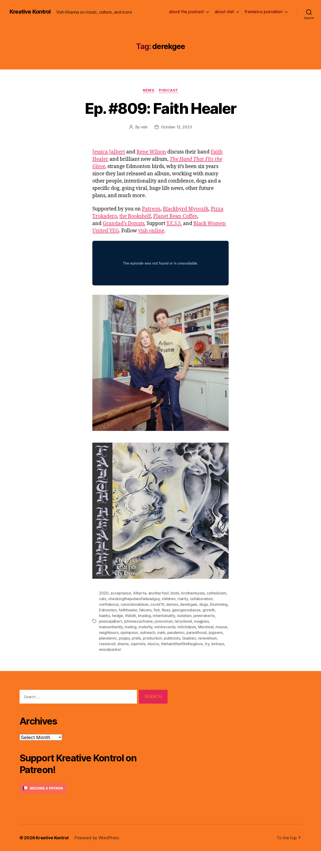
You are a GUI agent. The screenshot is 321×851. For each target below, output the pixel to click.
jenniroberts (204, 615)
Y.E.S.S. (174, 223)
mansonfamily (111, 627)
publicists (172, 638)
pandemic (175, 632)
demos (172, 604)
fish (156, 610)
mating (130, 627)
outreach (147, 632)
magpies (201, 621)
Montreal (206, 627)
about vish (224, 11)
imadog (144, 615)
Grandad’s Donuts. (124, 223)
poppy (124, 638)
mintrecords (164, 627)
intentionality (164, 615)
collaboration (201, 598)
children (169, 598)
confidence (108, 604)
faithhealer (128, 610)
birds (175, 593)
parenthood (196, 632)
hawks (104, 615)
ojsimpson (129, 632)
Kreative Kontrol (30, 12)
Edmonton (108, 610)
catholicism (216, 593)
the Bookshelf (135, 216)
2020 (104, 593)
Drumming (218, 604)
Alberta (139, 593)
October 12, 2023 (176, 127)
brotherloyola (193, 593)
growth (209, 610)
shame (123, 643)
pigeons (216, 632)
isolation (184, 615)
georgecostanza (186, 610)
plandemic (108, 638)
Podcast (168, 90)
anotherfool (158, 593)
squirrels (138, 643)
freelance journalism (264, 11)
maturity (145, 627)
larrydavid (183, 621)
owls (161, 632)
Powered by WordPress (96, 837)
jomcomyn (164, 621)
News (148, 90)
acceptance (120, 593)
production (152, 638)
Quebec (189, 638)
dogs (203, 604)
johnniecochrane (138, 621)
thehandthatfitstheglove (182, 643)
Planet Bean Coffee (175, 216)
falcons (145, 610)
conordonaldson (135, 604)
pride (136, 638)
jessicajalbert (110, 621)
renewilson (207, 638)
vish (144, 127)
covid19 (157, 604)
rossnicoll (107, 643)
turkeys (217, 643)
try (207, 643)
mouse (221, 627)
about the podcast (186, 11)
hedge (117, 615)
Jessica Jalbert (108, 152)
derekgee (188, 604)
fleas (166, 610)
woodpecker (110, 649)
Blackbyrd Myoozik (185, 209)
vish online (151, 231)
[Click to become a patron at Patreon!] (94, 788)
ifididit (130, 615)
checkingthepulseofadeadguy (134, 598)
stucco (153, 643)
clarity (182, 598)
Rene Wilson (151, 152)
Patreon (151, 209)
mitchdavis (186, 627)
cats (102, 598)
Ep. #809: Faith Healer (160, 108)
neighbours (108, 632)
